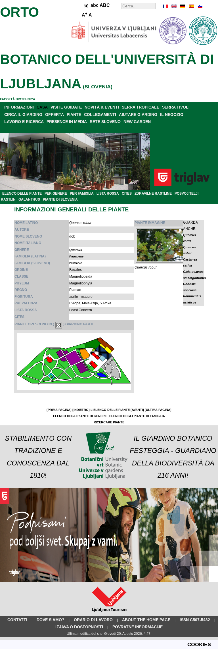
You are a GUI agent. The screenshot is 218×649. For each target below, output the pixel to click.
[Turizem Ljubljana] (109, 613)
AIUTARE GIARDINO (138, 114)
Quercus (75, 249)
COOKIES (199, 644)
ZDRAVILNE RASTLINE (153, 193)
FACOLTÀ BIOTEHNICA (17, 99)
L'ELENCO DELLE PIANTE (110, 409)
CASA (42, 107)
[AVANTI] (137, 409)
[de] (182, 6)
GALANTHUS (29, 199)
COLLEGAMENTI (100, 114)
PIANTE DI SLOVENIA (60, 199)
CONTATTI (17, 619)
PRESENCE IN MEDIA (67, 121)
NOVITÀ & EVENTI (102, 107)
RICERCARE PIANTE (109, 422)
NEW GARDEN (137, 121)
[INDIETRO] (81, 409)
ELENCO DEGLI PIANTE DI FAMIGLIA (137, 416)
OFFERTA (54, 114)
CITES (127, 193)
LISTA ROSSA (108, 193)
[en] (174, 6)
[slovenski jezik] (199, 6)
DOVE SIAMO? (50, 619)
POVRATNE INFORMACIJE (137, 627)
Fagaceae (76, 256)
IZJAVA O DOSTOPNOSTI (79, 627)
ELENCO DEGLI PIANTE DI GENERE (80, 416)
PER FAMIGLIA (82, 193)
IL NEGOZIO (171, 114)
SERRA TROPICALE (140, 107)
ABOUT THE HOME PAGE (146, 619)
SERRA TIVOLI (176, 107)
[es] (191, 6)
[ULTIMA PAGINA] (158, 409)
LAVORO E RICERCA (24, 121)
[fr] (165, 6)
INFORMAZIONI (19, 107)
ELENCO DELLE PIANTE (22, 193)
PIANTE (74, 114)
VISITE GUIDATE (66, 107)
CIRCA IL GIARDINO (23, 114)
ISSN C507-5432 (195, 619)
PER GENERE (56, 193)
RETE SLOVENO (105, 121)
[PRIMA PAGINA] (59, 409)
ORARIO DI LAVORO (93, 619)
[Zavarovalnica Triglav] (109, 581)
